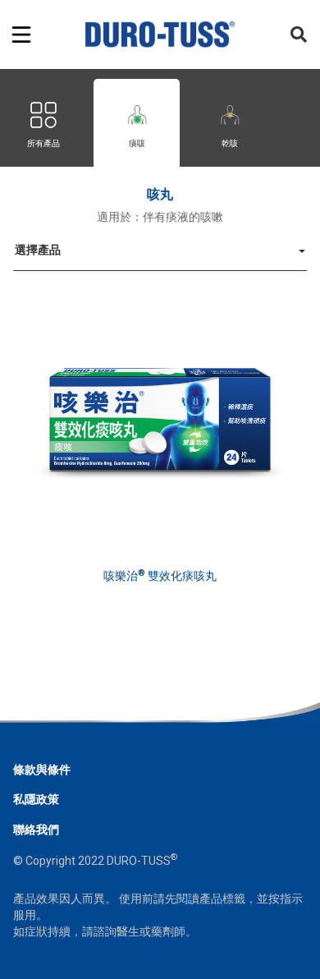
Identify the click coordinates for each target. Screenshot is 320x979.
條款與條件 (42, 769)
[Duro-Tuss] (160, 34)
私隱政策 (36, 799)
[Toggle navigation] (21, 34)
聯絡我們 (36, 829)
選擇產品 (38, 249)
